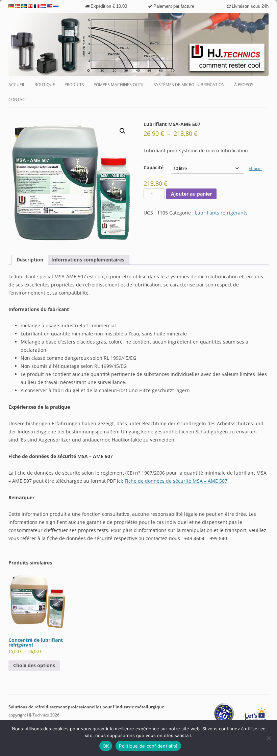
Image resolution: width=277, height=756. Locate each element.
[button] (123, 131)
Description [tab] (30, 259)
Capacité (153, 167)
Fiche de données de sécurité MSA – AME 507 (176, 481)
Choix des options (34, 665)
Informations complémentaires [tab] (87, 259)
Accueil (16, 84)
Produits (74, 84)
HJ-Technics (38, 715)
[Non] (268, 738)
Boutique (44, 84)
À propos (243, 84)
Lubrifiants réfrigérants (221, 212)
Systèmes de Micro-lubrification (189, 84)
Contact (17, 99)
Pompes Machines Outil (119, 84)
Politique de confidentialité (148, 746)
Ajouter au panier (191, 194)
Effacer (255, 168)
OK (106, 746)
